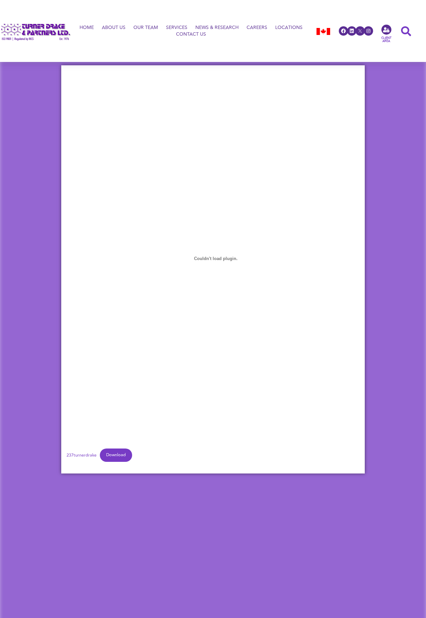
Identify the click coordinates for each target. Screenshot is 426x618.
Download (116, 455)
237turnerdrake (82, 455)
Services (176, 27)
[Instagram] (368, 31)
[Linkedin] (351, 31)
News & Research (217, 27)
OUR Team (145, 27)
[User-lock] (386, 30)
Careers (257, 27)
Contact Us (191, 34)
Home (87, 27)
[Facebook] (343, 31)
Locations (289, 27)
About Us (113, 27)
